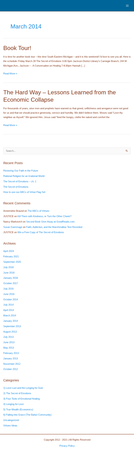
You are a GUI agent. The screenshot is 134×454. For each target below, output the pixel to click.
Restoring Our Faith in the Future (20, 170)
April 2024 (8, 251)
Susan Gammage (12, 227)
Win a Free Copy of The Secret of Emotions (40, 232)
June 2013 (8, 342)
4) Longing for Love (13, 404)
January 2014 (10, 321)
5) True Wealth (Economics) (18, 409)
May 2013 (8, 347)
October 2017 (10, 283)
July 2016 (8, 288)
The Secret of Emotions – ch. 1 (19, 181)
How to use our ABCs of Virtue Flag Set (24, 192)
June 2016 (8, 294)
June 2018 (8, 272)
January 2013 (10, 358)
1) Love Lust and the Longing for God (23, 388)
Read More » (10, 74)
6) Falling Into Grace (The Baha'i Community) (27, 414)
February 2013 (11, 353)
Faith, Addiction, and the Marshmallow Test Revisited (54, 227)
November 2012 (11, 364)
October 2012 (10, 369)
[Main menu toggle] (127, 5)
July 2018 (8, 267)
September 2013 (12, 326)
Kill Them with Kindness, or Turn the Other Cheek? (44, 216)
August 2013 (10, 331)
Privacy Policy (67, 446)
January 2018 (10, 278)
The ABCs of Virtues (38, 211)
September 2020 (12, 262)
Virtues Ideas (10, 425)
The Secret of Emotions (15, 187)
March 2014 (9, 315)
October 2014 (10, 299)
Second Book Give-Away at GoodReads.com (50, 221)
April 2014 (8, 310)
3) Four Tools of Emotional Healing (21, 398)
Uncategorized (11, 420)
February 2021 (11, 256)
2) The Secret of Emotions (17, 393)
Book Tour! (17, 48)
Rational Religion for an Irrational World (23, 176)
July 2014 (8, 304)
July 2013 (8, 337)
